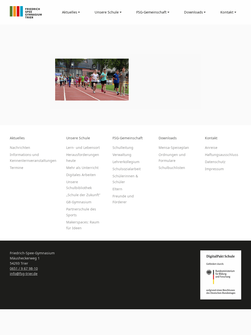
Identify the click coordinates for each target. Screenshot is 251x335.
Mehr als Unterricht (82, 167)
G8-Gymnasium (78, 202)
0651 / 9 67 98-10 (24, 268)
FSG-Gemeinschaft (128, 138)
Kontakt (211, 138)
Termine (16, 167)
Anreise (211, 147)
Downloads (168, 138)
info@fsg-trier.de (24, 273)
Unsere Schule (78, 138)
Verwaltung (122, 154)
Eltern (117, 189)
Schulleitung (123, 147)
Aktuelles (17, 138)
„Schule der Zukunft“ (83, 195)
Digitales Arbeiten (81, 174)
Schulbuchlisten (172, 167)
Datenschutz (215, 161)
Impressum (214, 169)
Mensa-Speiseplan (174, 147)
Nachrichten (20, 147)
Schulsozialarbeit (127, 169)
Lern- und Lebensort (83, 147)
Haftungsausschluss (221, 154)
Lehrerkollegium (126, 161)
